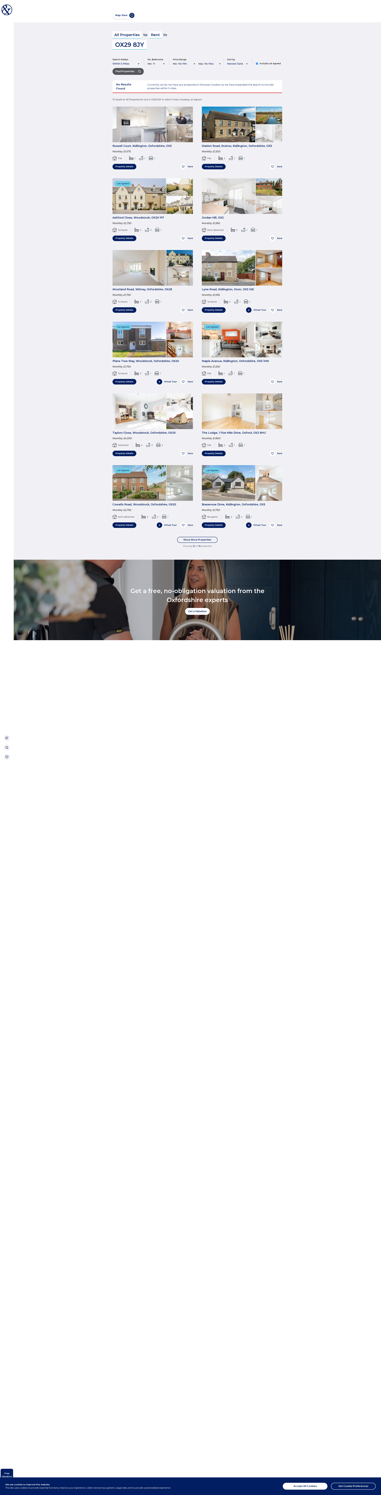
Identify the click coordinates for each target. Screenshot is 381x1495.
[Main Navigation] (7, 738)
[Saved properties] (7, 757)
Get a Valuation (197, 611)
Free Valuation (7, 1475)
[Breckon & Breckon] (6, 9)
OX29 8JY (129, 44)
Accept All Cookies (305, 1486)
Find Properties (125, 71)
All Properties (127, 35)
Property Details (124, 166)
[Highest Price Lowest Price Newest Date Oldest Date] (238, 64)
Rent (155, 35)
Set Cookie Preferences (353, 1486)
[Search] (7, 747)
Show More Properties (197, 539)
